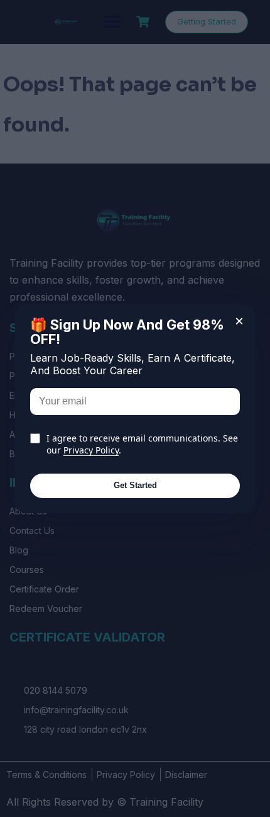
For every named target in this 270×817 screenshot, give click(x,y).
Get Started (135, 485)
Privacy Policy (91, 450)
